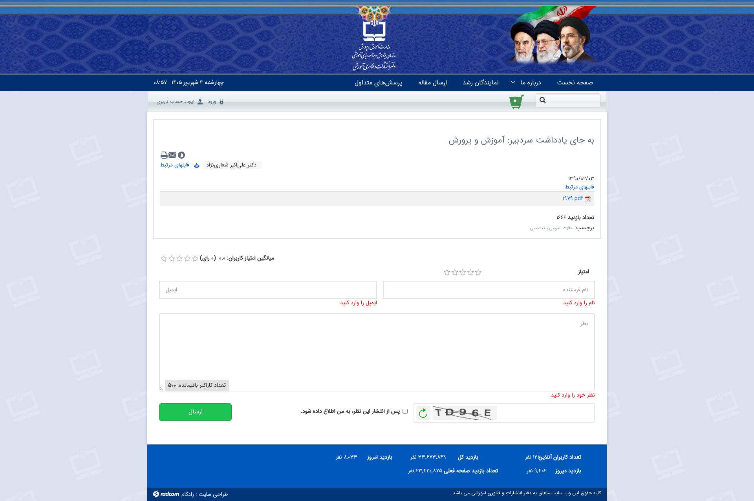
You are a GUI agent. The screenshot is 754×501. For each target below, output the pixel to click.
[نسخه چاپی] (164, 155)
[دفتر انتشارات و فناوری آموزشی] (374, 45)
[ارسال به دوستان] (172, 155)
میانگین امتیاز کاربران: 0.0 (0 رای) (237, 258)
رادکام (187, 494)
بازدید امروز (379, 457)
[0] (163, 258)
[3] (462, 272)
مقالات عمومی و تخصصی (552, 228)
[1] (446, 272)
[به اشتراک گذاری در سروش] (181, 155)
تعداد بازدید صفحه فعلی (473, 470)
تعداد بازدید (581, 218)
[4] (470, 272)
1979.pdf (573, 198)
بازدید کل (468, 457)
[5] (478, 272)
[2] (454, 272)
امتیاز (583, 272)
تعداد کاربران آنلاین (563, 457)
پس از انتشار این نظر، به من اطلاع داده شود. (350, 411)
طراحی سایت (213, 494)
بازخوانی (423, 411)
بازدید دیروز (568, 470)
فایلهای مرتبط (177, 165)
